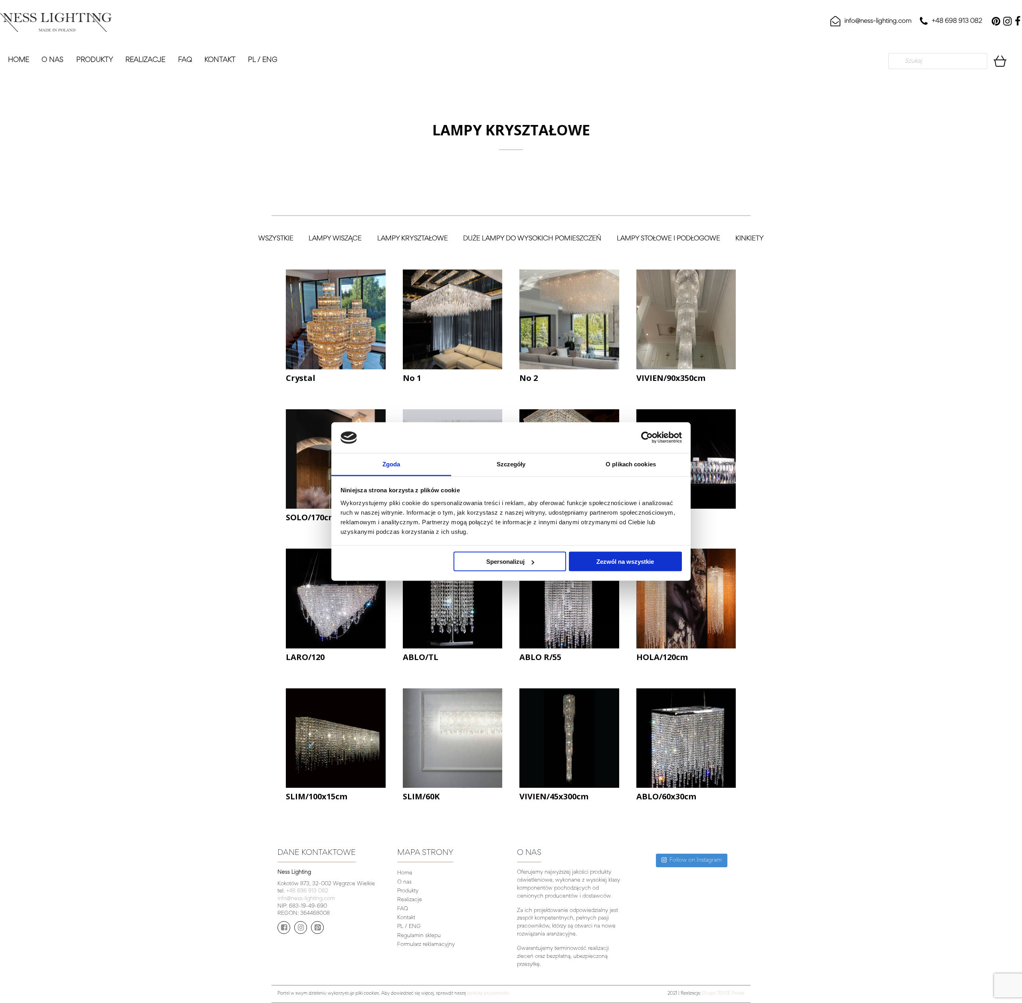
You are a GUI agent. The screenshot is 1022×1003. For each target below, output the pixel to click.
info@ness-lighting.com (878, 21)
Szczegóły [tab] (511, 463)
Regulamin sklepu (419, 936)
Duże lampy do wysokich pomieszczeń (532, 239)
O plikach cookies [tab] (631, 463)
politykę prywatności (488, 993)
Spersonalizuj (505, 561)
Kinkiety (749, 239)
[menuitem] (21, 61)
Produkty (94, 60)
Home (18, 60)
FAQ (185, 60)
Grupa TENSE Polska (723, 993)
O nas (52, 60)
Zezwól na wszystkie (625, 561)
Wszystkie (275, 239)
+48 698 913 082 (957, 21)
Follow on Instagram (695, 860)
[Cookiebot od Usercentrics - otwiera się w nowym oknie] (647, 438)
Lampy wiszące (335, 239)
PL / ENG (262, 60)
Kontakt (220, 60)
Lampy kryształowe (412, 239)
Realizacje (145, 60)
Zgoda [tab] (391, 463)
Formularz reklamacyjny (426, 944)
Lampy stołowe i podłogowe (668, 239)
